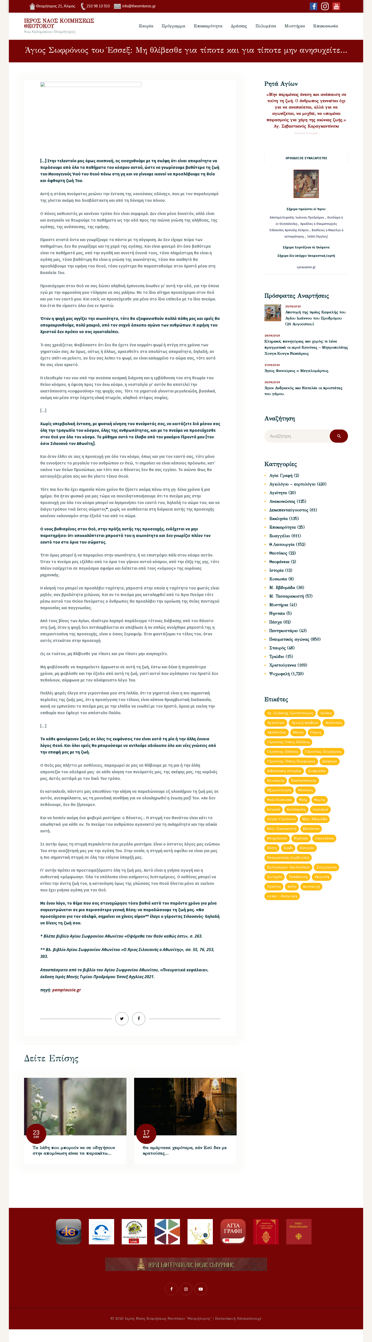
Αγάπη (326, 713)
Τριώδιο (276, 656)
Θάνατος (305, 790)
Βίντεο (298, 732)
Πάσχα (275, 622)
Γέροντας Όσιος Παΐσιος (288, 742)
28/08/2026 (272, 335)
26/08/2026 (272, 382)
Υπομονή (321, 877)
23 (36, 1132)
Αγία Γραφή (281, 475)
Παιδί (288, 848)
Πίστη (272, 848)
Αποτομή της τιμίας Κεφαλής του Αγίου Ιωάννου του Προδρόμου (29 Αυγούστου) (315, 318)
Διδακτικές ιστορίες (284, 771)
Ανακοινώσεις (282, 501)
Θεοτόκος (278, 553)
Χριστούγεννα (282, 665)
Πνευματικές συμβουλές (288, 857)
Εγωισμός (275, 780)
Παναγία (306, 848)
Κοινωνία (278, 579)
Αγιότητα (278, 492)
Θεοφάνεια (279, 561)
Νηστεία (277, 613)
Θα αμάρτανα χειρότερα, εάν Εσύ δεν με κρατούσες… (185, 1150)
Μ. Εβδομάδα (282, 587)
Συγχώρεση (326, 867)
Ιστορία (276, 570)
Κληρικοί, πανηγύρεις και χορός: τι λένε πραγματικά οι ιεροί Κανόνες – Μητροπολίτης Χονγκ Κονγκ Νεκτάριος (306, 347)
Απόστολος (276, 732)
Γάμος (315, 732)
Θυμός (319, 800)
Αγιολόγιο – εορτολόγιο (292, 484)
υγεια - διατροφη (282, 896)
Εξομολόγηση (279, 790)
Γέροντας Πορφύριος (323, 751)
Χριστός (274, 886)
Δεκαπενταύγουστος (288, 510)
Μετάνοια (311, 829)
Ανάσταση (333, 723)
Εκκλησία (278, 518)
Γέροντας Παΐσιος (282, 751)
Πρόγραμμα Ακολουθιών (288, 867)
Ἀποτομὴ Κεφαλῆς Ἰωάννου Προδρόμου (297, 217)
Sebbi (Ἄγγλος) (317, 236)
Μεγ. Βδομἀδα (314, 819)
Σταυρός (277, 648)
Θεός (303, 800)
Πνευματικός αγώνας (289, 639)
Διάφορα (329, 761)
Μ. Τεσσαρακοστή (286, 596)
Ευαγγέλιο (279, 535)
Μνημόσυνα (277, 838)
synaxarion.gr (306, 267)
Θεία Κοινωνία (279, 800)
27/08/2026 (272, 365)
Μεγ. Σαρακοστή (281, 829)
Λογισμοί (320, 809)
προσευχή (311, 886)
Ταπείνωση (298, 877)
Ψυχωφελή (279, 673)
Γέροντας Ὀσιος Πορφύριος (291, 761)
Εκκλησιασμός (303, 780)
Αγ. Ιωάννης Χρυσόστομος (290, 713)
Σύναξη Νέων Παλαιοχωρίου (306, 133)
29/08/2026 (293, 306)
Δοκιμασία (317, 771)
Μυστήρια (278, 604)
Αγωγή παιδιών (305, 723)
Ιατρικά (273, 809)
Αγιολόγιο (276, 723)
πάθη (291, 886)
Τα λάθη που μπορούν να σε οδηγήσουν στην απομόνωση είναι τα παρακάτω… (74, 1150)
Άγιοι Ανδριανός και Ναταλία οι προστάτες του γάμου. (303, 391)
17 (146, 1132)
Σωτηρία (274, 877)
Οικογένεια (324, 838)
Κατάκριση (296, 809)
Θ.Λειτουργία (282, 544)
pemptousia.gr (66, 990)
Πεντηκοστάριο (283, 630)
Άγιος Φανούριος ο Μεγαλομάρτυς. (296, 370)
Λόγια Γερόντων (281, 819)
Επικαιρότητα (282, 527)
